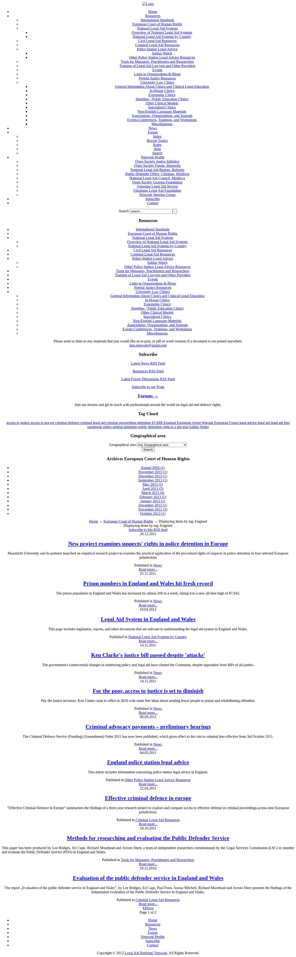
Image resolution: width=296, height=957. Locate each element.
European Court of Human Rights (128, 521)
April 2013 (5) (152, 489)
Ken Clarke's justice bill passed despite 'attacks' (148, 655)
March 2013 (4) (152, 493)
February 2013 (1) (152, 497)
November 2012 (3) (152, 509)
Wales (204, 427)
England (170, 423)
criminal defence (67, 423)
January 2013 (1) (152, 501)
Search (124, 211)
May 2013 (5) (153, 484)
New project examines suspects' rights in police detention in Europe (148, 544)
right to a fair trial (176, 427)
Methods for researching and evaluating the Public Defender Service (148, 838)
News (157, 565)
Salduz (194, 427)
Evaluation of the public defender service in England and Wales (148, 878)
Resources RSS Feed (148, 371)
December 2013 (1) (153, 476)
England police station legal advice (148, 762)
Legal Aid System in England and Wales (148, 619)
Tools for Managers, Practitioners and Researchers (157, 860)
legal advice (248, 423)
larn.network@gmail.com (148, 345)
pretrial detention (125, 427)
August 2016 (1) (153, 468)
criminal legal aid (93, 423)
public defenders (150, 427)
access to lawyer (43, 423)
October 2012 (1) (152, 513)
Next (150, 908)
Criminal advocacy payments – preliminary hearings (148, 727)
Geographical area (122, 445)
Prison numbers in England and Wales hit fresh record (148, 583)
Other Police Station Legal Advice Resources (158, 780)
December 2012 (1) (153, 505)
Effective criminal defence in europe (148, 798)
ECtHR (158, 423)
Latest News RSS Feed (148, 363)
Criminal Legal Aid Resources (158, 820)
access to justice (18, 423)
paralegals (95, 427)
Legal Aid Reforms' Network (146, 953)
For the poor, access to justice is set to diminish (148, 691)
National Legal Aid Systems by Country (157, 637)
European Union (226, 423)
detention (144, 423)
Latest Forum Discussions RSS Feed (148, 379)
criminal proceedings (121, 423)
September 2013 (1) (152, 480)
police (108, 427)
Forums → (148, 395)
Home (93, 521)
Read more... (148, 569)
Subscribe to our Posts (148, 387)
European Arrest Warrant (195, 423)
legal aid (264, 423)
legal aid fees (280, 423)
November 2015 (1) (152, 472)
